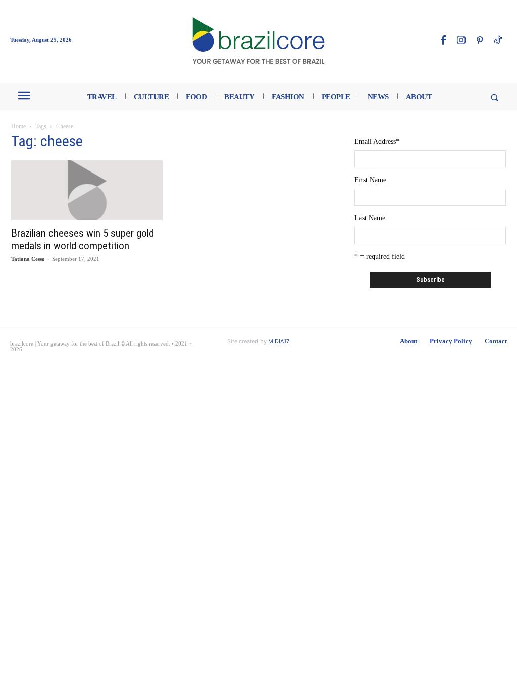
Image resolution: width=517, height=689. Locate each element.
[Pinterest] (479, 40)
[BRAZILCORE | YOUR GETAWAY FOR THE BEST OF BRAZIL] (258, 40)
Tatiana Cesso (28, 259)
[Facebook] (443, 40)
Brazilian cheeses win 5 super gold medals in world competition (82, 239)
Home (18, 126)
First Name (370, 180)
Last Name (369, 218)
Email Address (376, 141)
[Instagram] (461, 40)
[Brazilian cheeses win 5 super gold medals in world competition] (87, 190)
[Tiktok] (497, 40)
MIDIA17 (278, 341)
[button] (494, 97)
